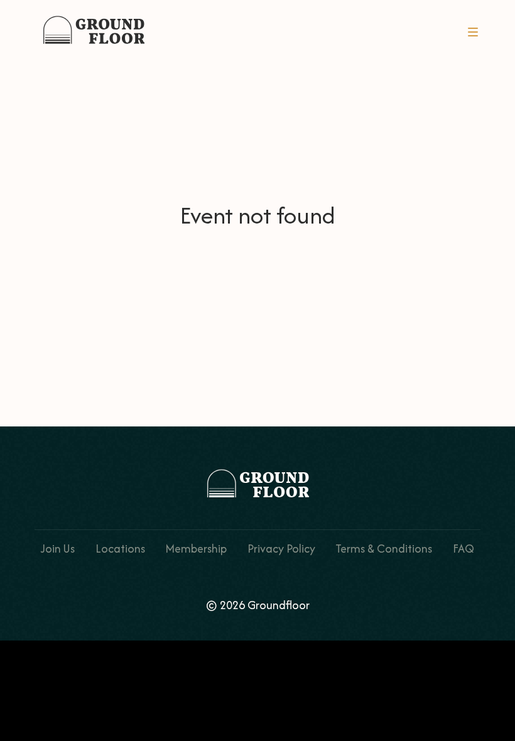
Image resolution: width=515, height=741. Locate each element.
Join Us (58, 548)
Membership (196, 548)
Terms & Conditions (383, 548)
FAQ (463, 548)
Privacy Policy (281, 548)
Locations (120, 548)
